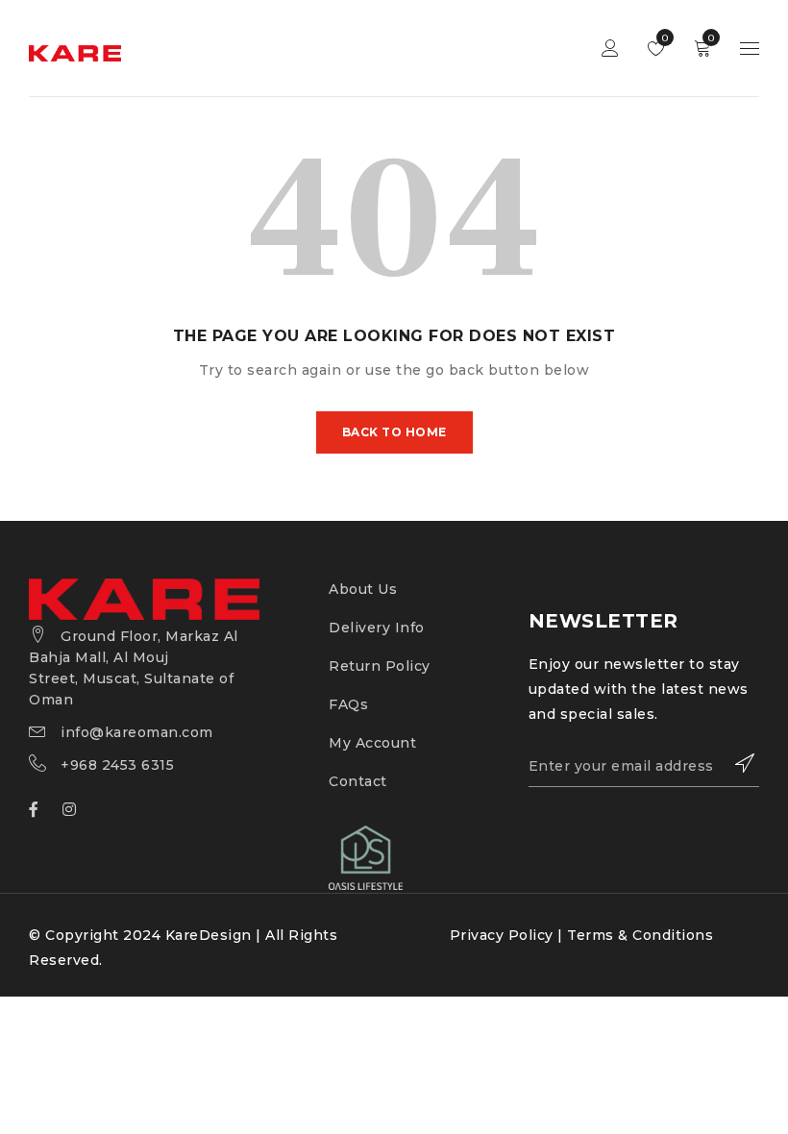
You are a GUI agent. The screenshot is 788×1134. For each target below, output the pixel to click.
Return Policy (380, 666)
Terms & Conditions (640, 935)
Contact (358, 781)
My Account (372, 743)
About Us (363, 589)
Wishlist (663, 38)
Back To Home (394, 432)
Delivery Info (377, 627)
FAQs (348, 704)
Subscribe (735, 763)
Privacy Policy (502, 935)
